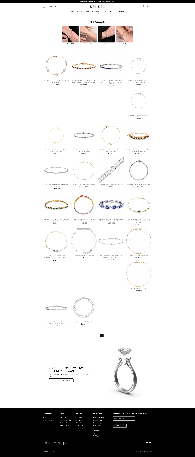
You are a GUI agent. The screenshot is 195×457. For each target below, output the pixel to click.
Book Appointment (99, 417)
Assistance (79, 417)
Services (105, 11)
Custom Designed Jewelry (61, 380)
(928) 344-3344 (48, 420)
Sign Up (119, 425)
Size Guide (79, 425)
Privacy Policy (97, 425)
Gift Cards (96, 430)
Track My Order (97, 436)
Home (97, 19)
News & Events (64, 425)
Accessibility (148, 451)
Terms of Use (139, 451)
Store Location (64, 423)
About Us (112, 11)
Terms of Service (98, 428)
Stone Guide (80, 423)
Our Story (63, 417)
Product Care (80, 420)
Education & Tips (81, 428)
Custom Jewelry (96, 11)
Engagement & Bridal (83, 11)
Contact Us (46, 417)
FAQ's (94, 433)
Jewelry (72, 11)
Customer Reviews (65, 420)
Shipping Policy (97, 420)
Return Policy (97, 423)
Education (121, 11)
